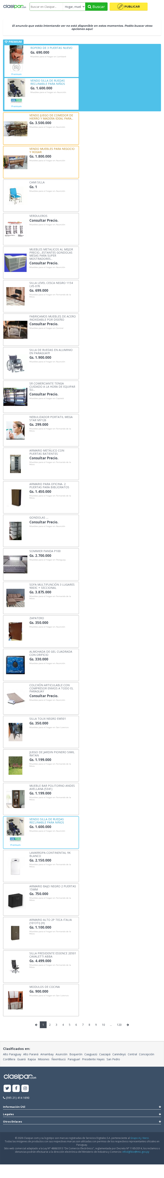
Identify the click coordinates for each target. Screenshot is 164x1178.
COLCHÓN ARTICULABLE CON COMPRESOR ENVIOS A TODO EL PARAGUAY (51, 688)
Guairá (21, 1059)
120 (119, 1025)
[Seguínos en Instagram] (25, 1088)
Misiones (43, 1059)
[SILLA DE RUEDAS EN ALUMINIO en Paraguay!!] (15, 363)
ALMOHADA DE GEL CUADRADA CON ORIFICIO (50, 653)
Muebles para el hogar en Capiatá (46, 398)
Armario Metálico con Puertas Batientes (46, 452)
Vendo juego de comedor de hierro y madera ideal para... (51, 116)
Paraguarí (74, 1059)
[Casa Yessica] (16, 100)
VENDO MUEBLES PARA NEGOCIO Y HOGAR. (52, 150)
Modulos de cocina (44, 986)
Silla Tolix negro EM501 (47, 718)
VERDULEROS (38, 215)
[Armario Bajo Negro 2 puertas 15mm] (15, 899)
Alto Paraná (30, 1054)
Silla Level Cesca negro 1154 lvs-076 (51, 284)
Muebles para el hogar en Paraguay (47, 560)
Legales (8, 1114)
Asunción (61, 1054)
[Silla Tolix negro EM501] (15, 732)
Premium (16, 74)
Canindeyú (119, 1054)
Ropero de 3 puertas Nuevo (51, 47)
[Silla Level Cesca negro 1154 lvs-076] (15, 296)
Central (132, 1054)
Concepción (146, 1054)
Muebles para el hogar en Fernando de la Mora (50, 296)
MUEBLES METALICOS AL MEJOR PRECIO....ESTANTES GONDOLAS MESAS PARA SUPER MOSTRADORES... (51, 253)
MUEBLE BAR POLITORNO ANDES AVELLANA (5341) (52, 787)
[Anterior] (36, 1024)
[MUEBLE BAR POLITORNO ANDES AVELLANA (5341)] (15, 799)
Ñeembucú (58, 1059)
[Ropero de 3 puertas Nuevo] (16, 54)
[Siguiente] (128, 1024)
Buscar (98, 6)
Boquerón (75, 1054)
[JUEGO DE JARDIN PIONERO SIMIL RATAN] (15, 765)
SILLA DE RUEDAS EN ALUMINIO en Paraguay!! (51, 351)
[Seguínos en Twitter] (7, 1088)
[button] (129, 7)
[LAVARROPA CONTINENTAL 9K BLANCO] (15, 866)
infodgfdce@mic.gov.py (135, 1151)
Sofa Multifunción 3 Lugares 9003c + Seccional (52, 586)
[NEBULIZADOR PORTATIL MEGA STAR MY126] (15, 430)
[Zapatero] (15, 631)
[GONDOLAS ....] (15, 531)
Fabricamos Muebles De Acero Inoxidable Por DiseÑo (52, 317)
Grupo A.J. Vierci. (139, 1138)
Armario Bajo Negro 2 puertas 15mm (52, 887)
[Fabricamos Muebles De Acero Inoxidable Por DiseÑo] (15, 329)
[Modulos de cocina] (15, 1000)
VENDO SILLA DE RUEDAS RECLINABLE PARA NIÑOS (47, 82)
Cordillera (9, 1059)
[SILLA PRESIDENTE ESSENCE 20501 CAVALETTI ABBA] (15, 966)
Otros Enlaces (12, 1121)
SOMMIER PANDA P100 (45, 550)
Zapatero (36, 618)
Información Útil (14, 1106)
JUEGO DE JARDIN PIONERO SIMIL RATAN (52, 753)
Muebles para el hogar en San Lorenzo (49, 727)
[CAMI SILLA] (15, 195)
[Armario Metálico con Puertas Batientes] (15, 463)
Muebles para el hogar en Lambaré (48, 56)
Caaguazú (90, 1054)
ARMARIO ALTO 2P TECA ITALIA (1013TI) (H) (50, 921)
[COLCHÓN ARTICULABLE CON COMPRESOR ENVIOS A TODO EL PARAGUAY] (15, 698)
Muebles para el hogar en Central (46, 328)
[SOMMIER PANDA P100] (15, 564)
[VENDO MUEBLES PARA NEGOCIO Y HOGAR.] (15, 162)
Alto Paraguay (12, 1054)
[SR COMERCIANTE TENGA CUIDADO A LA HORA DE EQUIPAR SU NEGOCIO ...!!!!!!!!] (15, 396)
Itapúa (32, 1059)
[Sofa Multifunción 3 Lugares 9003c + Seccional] (15, 598)
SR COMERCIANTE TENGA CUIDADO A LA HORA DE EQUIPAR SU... (52, 386)
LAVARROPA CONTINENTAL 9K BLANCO (50, 854)
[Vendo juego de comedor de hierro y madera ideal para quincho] (15, 128)
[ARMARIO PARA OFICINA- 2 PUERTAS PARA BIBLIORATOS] (15, 497)
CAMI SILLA (37, 182)
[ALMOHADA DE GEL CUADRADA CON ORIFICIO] (15, 665)
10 (103, 1025)
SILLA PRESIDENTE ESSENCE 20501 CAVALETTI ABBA (52, 954)
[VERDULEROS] (15, 229)
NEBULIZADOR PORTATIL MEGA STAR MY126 (51, 418)
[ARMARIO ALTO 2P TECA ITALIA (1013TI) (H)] (15, 933)
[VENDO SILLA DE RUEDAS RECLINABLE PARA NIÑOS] (16, 87)
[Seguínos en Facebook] (16, 1088)
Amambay (47, 1054)
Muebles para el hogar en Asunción (48, 92)
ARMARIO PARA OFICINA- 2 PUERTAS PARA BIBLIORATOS (49, 485)
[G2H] (16, 67)
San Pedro (113, 1059)
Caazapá (104, 1054)
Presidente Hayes (93, 1059)
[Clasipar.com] (14, 6)
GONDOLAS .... (38, 517)
